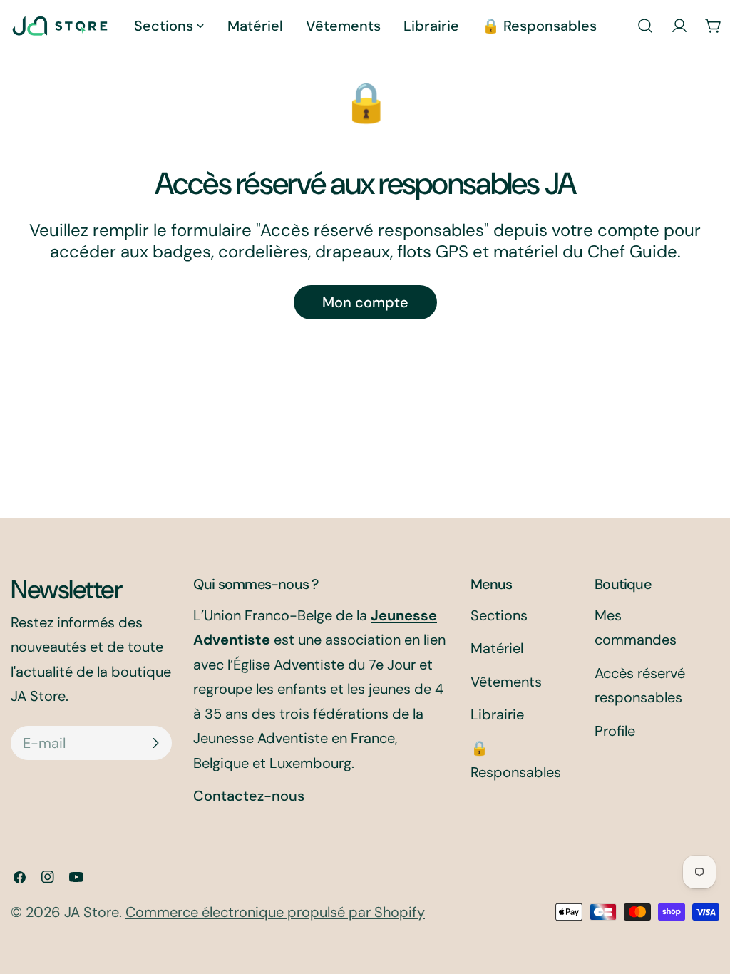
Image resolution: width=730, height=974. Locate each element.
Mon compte (365, 302)
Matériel (497, 648)
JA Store (91, 912)
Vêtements (506, 681)
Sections (499, 615)
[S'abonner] (155, 743)
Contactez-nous (248, 795)
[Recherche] (645, 25)
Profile (615, 731)
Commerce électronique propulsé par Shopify (275, 912)
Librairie (497, 714)
